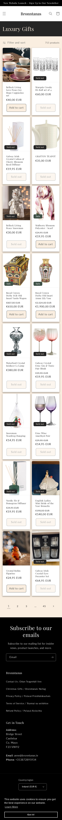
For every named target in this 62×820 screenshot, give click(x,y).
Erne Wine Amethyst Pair (42, 434)
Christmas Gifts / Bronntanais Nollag (26, 688)
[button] (4, 13)
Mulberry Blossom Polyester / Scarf (45, 227)
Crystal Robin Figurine (13, 572)
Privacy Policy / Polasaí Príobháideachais (28, 696)
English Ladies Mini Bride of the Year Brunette (44, 503)
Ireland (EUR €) (29, 786)
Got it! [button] (31, 814)
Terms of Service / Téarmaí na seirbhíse (27, 703)
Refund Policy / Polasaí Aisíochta (24, 710)
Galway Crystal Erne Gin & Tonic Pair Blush (44, 366)
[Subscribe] (52, 657)
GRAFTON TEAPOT (45, 156)
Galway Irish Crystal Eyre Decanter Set (42, 573)
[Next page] (53, 606)
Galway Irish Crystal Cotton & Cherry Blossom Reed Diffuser (15, 160)
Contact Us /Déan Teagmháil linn (23, 681)
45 (44, 606)
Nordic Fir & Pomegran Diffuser (16, 502)
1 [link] (8, 606)
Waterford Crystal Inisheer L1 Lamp (15, 364)
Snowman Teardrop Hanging (16, 434)
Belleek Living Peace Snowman (14, 227)
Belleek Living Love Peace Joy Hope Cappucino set (15, 91)
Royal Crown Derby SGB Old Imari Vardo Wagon (16, 295)
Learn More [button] (11, 807)
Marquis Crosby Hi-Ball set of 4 (43, 88)
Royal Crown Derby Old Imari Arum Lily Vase (44, 295)
